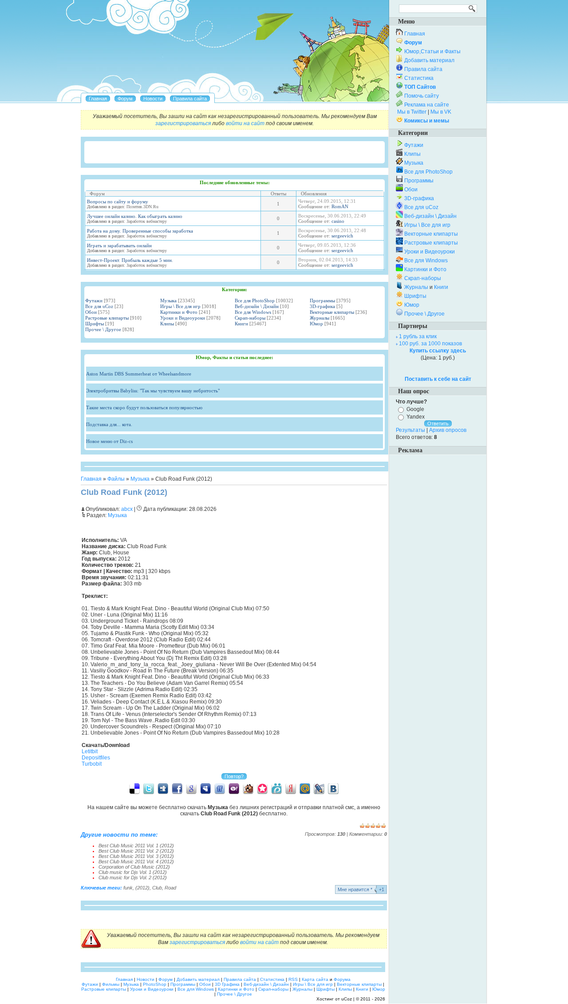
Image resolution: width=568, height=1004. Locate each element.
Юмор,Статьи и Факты (432, 51)
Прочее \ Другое (103, 329)
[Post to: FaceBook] (177, 788)
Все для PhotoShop (255, 300)
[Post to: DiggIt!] (163, 788)
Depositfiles (96, 758)
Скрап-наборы (250, 317)
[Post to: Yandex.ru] (291, 788)
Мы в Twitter (411, 112)
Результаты (410, 430)
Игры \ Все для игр (180, 306)
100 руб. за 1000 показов (430, 343)
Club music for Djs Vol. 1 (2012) (133, 872)
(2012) (142, 887)
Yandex (415, 417)
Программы (322, 300)
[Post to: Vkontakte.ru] (333, 788)
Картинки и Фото (178, 312)
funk (128, 887)
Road (170, 887)
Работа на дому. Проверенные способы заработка (140, 230)
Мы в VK (440, 112)
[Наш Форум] (125, 98)
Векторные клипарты (332, 312)
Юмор (316, 323)
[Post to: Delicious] (134, 788)
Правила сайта (423, 69)
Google (415, 409)
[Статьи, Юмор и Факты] (153, 98)
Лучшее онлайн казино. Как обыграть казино (134, 216)
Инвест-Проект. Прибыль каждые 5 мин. (130, 260)
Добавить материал (429, 60)
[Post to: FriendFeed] (220, 788)
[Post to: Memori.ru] (262, 788)
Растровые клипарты (107, 317)
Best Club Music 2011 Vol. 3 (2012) (136, 856)
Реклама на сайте (426, 105)
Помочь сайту (421, 96)
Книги (241, 323)
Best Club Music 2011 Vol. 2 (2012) (136, 851)
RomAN (339, 206)
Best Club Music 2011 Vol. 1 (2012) (136, 845)
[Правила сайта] (190, 98)
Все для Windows (253, 312)
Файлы (116, 479)
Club (157, 887)
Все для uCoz (99, 306)
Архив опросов (447, 430)
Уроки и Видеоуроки (182, 317)
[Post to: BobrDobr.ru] (248, 788)
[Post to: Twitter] (149, 788)
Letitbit (90, 751)
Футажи (94, 300)
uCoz (346, 998)
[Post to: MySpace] (205, 788)
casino (337, 221)
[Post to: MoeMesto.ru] (276, 788)
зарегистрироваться (183, 123)
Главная (91, 479)
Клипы (167, 323)
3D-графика (322, 306)
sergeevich (342, 235)
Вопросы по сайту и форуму (117, 201)
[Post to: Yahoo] (234, 788)
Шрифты (94, 323)
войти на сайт (245, 123)
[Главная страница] (98, 98)
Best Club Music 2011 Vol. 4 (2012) (136, 861)
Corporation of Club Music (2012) (134, 867)
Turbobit (92, 764)
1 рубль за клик (418, 336)
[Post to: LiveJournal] (319, 788)
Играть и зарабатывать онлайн (119, 245)
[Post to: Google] (191, 788)
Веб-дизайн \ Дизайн (257, 306)
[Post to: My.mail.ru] (305, 788)
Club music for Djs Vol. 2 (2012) (133, 877)
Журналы (319, 317)
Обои (91, 312)
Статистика (419, 78)
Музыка (168, 300)
